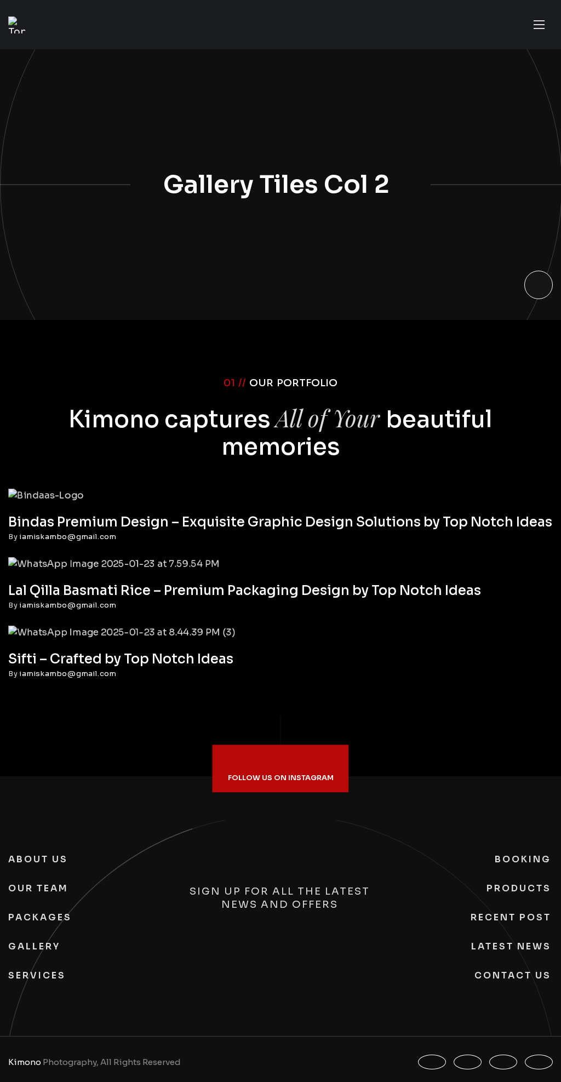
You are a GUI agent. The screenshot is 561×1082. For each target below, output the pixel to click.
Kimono (24, 1062)
